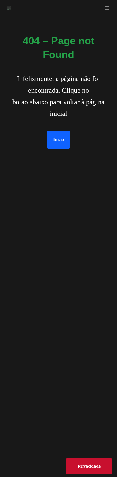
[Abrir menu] (106, 8)
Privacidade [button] (89, 466)
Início (58, 139)
